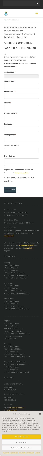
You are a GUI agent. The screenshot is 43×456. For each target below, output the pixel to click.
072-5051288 (12, 410)
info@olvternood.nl (16, 408)
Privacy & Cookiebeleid (10, 452)
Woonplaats (10, 135)
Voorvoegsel (9, 72)
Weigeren (21, 442)
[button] (40, 414)
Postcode (8, 124)
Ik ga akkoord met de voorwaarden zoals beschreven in (19, 171)
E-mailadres (9, 156)
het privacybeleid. (22, 173)
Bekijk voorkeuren (21, 448)
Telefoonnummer (11, 145)
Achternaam (9, 91)
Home (6, 20)
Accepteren (21, 437)
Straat (7, 103)
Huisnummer (10, 113)
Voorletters (9, 81)
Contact (37, 452)
